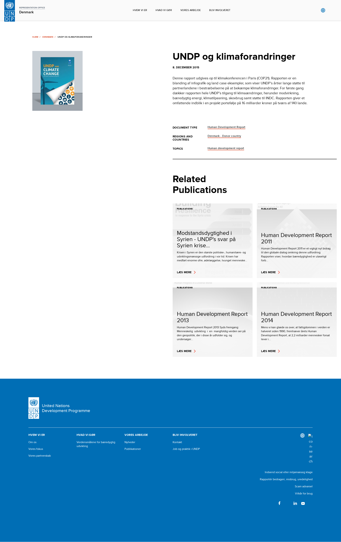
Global (323, 10)
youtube (303, 503)
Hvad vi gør (164, 10)
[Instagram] (311, 503)
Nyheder (130, 442)
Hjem (35, 37)
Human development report (226, 148)
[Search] (310, 449)
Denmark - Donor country (224, 136)
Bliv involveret (219, 10)
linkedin (295, 503)
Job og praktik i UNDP (186, 449)
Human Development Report (226, 127)
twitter (287, 503)
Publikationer (133, 449)
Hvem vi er (140, 10)
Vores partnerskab (39, 456)
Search (330, 10)
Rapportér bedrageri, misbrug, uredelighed (286, 479)
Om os (32, 442)
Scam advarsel (304, 486)
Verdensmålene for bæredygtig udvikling (96, 444)
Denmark (47, 37)
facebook (279, 503)
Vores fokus (35, 449)
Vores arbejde (190, 10)
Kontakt (177, 442)
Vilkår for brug (304, 493)
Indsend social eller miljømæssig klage (289, 472)
